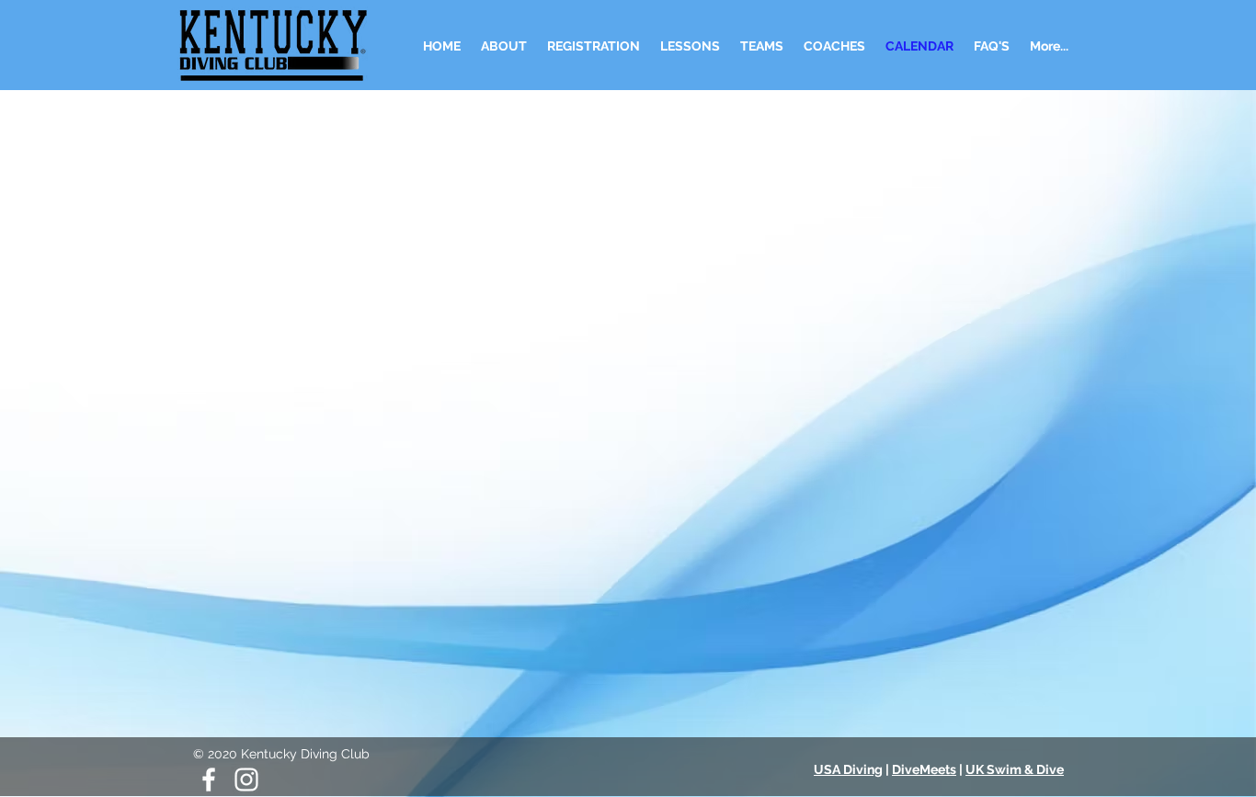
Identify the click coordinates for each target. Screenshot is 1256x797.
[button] (690, 45)
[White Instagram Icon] (246, 779)
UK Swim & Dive (1014, 769)
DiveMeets (924, 769)
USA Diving (848, 769)
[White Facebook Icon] (208, 779)
